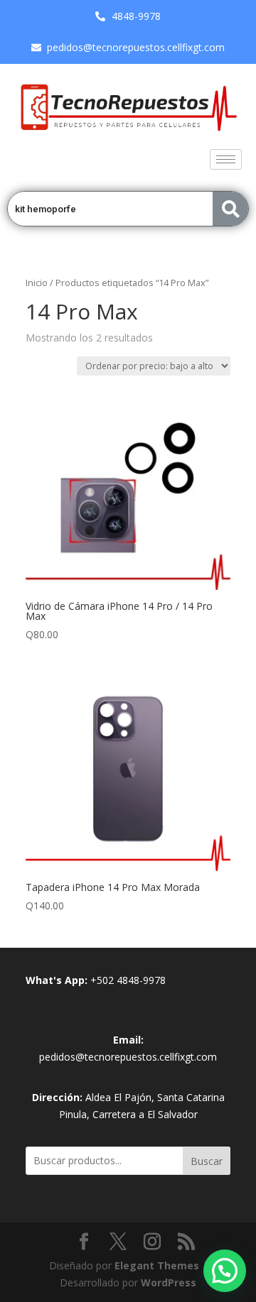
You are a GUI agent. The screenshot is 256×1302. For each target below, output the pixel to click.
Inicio (37, 282)
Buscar (207, 1161)
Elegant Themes (156, 1265)
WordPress (168, 1282)
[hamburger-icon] (226, 159)
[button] (224, 1270)
